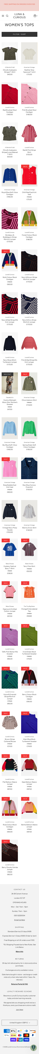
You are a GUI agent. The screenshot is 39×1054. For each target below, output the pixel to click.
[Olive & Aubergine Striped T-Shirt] (10, 53)
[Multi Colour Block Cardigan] (10, 260)
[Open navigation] (3, 16)
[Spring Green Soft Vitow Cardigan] (29, 428)
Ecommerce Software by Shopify (26, 1047)
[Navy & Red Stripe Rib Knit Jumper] (10, 303)
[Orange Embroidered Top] (29, 592)
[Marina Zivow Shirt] (29, 511)
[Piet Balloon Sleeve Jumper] (10, 765)
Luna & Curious (19, 16)
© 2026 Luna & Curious (9, 1047)
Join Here (19, 1010)
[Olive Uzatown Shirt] (29, 383)
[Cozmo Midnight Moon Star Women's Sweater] (10, 383)
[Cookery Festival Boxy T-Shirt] (10, 549)
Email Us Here (19, 920)
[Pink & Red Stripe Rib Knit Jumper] (29, 343)
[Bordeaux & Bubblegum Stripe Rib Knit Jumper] (10, 218)
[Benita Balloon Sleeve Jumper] (29, 808)
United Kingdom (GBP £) (19, 1023)
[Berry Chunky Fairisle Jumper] (10, 851)
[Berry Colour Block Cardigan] (29, 678)
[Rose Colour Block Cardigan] (10, 808)
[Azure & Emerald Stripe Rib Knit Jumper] (10, 678)
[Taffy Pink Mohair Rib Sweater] (10, 635)
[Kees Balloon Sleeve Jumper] (29, 765)
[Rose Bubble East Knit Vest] (10, 468)
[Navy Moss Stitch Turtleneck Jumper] (10, 343)
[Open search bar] (8, 16)
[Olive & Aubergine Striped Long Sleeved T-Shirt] (10, 133)
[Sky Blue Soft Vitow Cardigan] (10, 428)
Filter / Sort (19, 34)
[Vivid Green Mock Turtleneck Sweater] (29, 635)
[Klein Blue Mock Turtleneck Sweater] (29, 722)
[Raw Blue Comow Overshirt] (29, 468)
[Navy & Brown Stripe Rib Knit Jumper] (29, 260)
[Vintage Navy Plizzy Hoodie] (10, 511)
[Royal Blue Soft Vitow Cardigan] (10, 175)
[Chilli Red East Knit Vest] (29, 175)
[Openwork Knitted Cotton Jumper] (10, 592)
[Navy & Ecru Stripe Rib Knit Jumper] (29, 303)
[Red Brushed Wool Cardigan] (10, 93)
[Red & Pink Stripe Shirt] (29, 133)
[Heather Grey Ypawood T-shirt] (29, 53)
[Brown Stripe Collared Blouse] (10, 722)
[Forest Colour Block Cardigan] (29, 218)
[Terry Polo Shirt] (29, 549)
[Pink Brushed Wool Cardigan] (29, 93)
